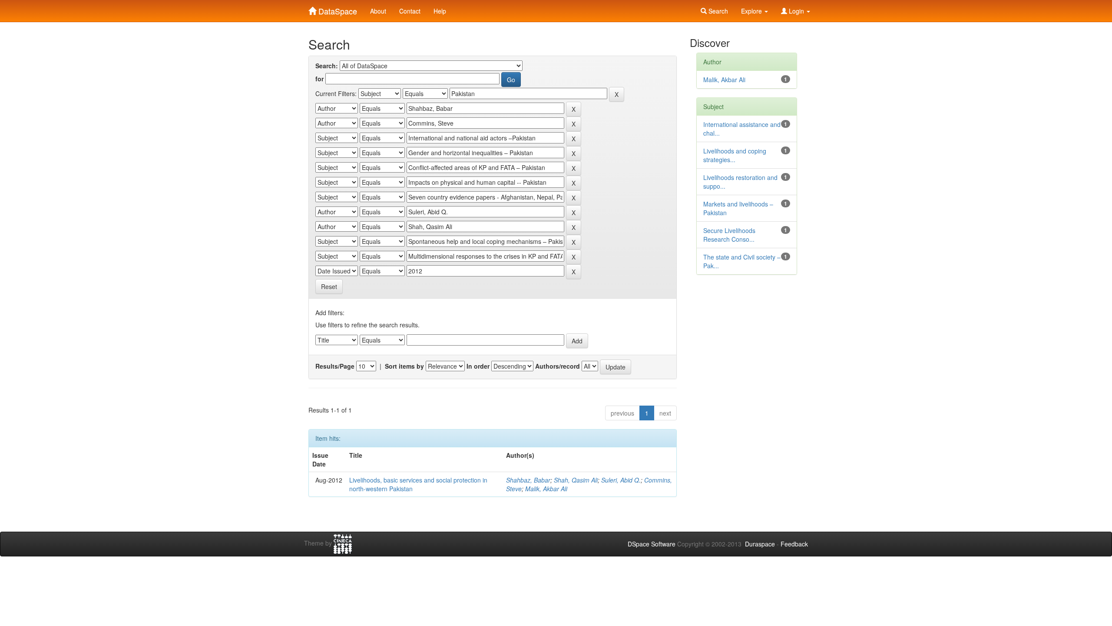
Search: (326, 65)
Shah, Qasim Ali (576, 480)
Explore (752, 11)
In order (478, 366)
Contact (409, 11)
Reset (329, 286)
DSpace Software (651, 543)
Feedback (794, 543)
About (378, 11)
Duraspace (760, 543)
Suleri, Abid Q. (621, 480)
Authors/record (557, 366)
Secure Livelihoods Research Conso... (729, 234)
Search (717, 11)
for (319, 78)
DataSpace (336, 9)
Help (440, 11)
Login (796, 11)
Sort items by (404, 366)
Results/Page (334, 366)
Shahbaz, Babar (528, 480)
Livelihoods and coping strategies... (734, 155)
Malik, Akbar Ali (546, 488)
